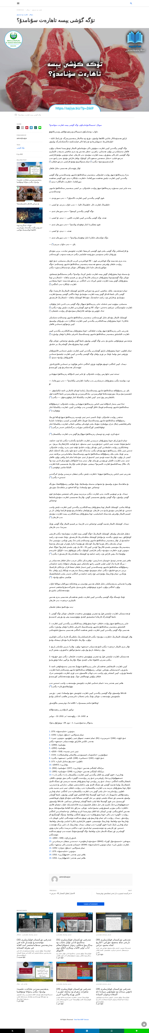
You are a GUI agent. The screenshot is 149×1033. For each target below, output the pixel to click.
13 (50, 433)
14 (50, 467)
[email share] (22, 127)
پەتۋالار (28, 10)
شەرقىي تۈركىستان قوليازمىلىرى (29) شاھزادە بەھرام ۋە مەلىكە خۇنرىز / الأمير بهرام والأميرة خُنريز (73, 992)
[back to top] (144, 1024)
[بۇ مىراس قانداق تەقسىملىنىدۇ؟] (30, 194)
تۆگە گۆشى (21, 148)
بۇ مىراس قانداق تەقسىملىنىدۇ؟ (28, 204)
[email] (37, 1031)
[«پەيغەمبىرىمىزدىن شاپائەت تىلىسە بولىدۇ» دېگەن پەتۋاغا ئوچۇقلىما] (30, 170)
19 (50, 686)
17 (50, 553)
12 (50, 427)
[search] (131, 3)
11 (50, 410)
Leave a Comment (91, 904)
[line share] (40, 127)
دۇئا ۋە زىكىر (24, 984)
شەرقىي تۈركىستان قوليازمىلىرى (29, 934)
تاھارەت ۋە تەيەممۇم (37, 10)
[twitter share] (18, 127)
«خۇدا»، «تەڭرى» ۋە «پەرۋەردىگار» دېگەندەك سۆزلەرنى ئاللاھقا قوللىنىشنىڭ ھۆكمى (29, 227)
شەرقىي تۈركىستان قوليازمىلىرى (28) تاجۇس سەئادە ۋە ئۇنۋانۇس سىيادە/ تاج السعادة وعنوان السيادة (114, 992)
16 (50, 517)
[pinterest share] (26, 127)
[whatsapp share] (35, 127)
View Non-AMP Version (81, 1019)
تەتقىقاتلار (19, 934)
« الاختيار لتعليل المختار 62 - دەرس (62, 893)
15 (50, 477)
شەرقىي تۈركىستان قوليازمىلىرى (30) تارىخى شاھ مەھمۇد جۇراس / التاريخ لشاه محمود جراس (113, 942)
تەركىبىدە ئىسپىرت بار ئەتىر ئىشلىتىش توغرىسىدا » (114, 893)
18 (50, 576)
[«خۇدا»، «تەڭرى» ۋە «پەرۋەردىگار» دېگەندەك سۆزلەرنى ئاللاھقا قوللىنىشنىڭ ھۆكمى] (30, 215)
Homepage (20, 10)
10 (50, 397)
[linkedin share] (31, 127)
